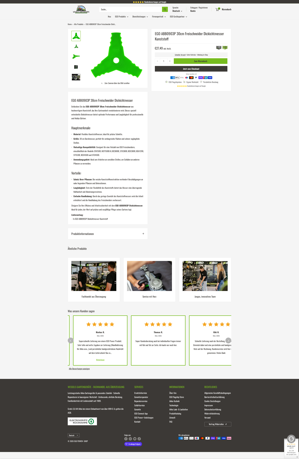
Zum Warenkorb (200, 61)
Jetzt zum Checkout (191, 68)
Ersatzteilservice (140, 392)
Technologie (173, 405)
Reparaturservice (140, 401)
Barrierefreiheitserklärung (214, 397)
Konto (193, 10)
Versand (207, 417)
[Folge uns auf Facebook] (126, 438)
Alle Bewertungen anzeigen (79, 368)
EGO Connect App (141, 413)
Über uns (172, 392)
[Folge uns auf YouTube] (134, 438)
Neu (109, 16)
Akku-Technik (174, 401)
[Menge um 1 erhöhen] (169, 61)
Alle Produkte (78, 24)
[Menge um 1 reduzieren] (157, 61)
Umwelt (172, 417)
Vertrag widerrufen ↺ (218, 424)
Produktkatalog (175, 413)
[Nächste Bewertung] (228, 340)
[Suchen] (165, 9)
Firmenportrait (157, 16)
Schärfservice (139, 405)
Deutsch (71, 435)
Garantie (137, 409)
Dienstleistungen (138, 16)
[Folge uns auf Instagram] (130, 438)
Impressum (208, 405)
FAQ (170, 421)
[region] (149, 281)
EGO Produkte (120, 16)
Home (70, 24)
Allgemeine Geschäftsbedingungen (217, 392)
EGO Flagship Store (176, 397)
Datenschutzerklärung (212, 409)
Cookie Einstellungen (212, 401)
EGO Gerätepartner (177, 16)
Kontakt (137, 421)
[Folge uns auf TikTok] (139, 438)
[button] (217, 9)
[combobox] (130, 9)
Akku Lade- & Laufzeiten (178, 409)
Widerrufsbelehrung (212, 413)
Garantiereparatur (141, 397)
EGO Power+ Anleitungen (143, 417)
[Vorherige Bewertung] (71, 340)
